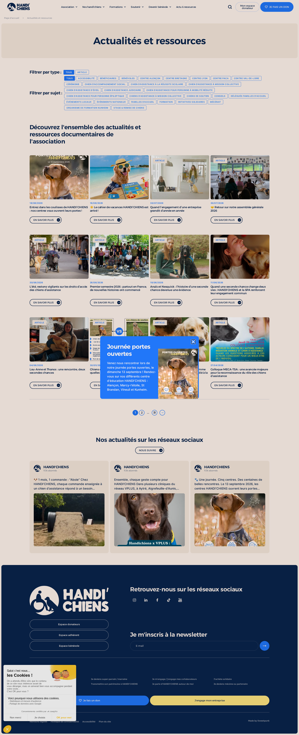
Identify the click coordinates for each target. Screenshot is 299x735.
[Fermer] (193, 342)
